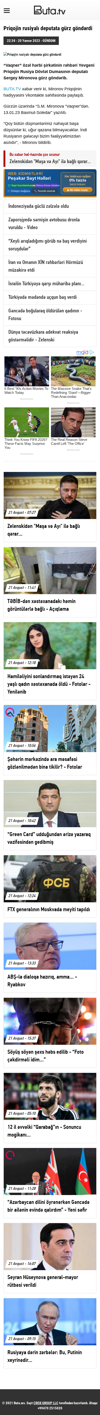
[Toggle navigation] (6, 10)
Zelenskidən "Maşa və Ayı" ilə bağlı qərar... (50, 162)
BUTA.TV (12, 89)
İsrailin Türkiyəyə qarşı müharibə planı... (46, 284)
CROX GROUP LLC (45, 1403)
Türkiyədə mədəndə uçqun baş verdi (42, 297)
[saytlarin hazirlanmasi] (50, 183)
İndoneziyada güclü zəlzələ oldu (38, 206)
